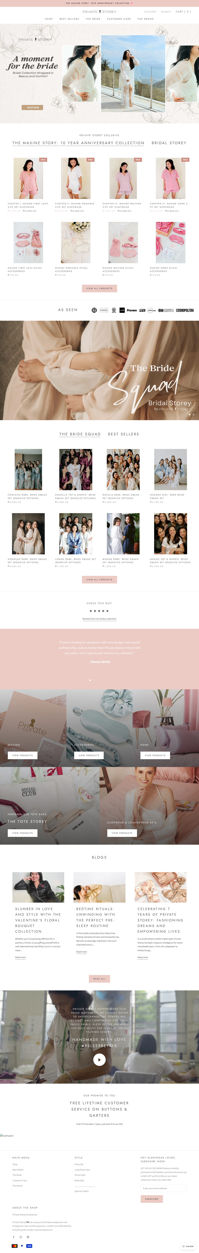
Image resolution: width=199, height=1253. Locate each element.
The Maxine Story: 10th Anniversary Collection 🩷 (99, 3)
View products (22, 755)
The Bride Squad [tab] (80, 434)
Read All (99, 978)
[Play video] (99, 1059)
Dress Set (79, 1164)
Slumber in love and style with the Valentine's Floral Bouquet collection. (38, 920)
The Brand (145, 19)
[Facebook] (13, 1237)
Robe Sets (79, 1180)
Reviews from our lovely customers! (99, 618)
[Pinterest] (28, 1237)
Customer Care (119, 19)
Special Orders (82, 1191)
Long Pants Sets (82, 1169)
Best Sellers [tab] (123, 434)
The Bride (93, 19)
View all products (99, 288)
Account (150, 11)
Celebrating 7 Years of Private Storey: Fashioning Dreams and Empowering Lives (161, 920)
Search (166, 11)
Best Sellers (69, 19)
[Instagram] (21, 1237)
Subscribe (151, 1199)
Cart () (183, 11)
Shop (49, 19)
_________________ (85, 1185)
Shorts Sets (80, 1175)
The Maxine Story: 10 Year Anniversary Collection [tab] (78, 143)
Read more (20, 957)
